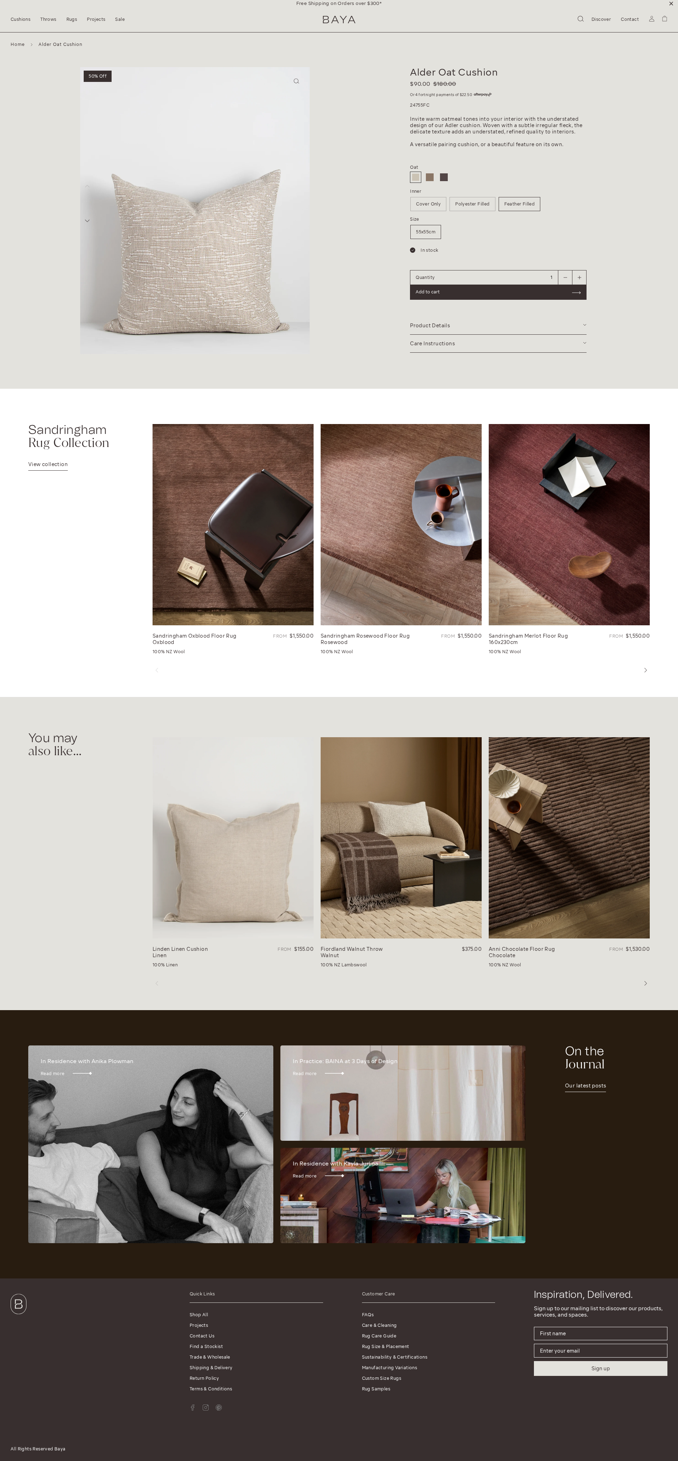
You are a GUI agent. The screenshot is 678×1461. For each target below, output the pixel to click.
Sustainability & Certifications (394, 1357)
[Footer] (18, 1315)
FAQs (368, 1314)
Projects (199, 1325)
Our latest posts (585, 1086)
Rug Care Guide (379, 1335)
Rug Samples (376, 1388)
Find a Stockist (206, 1346)
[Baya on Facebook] (193, 1408)
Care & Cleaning (379, 1325)
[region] (339, 3)
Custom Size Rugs (381, 1378)
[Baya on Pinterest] (219, 1408)
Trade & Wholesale (210, 1357)
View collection (48, 464)
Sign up (600, 1368)
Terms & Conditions (211, 1388)
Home (18, 44)
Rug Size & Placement (385, 1346)
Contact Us (202, 1335)
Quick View (169, 618)
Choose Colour (372, 147)
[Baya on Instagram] (206, 1408)
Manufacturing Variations (389, 1367)
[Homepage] (339, 19)
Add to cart (367, 195)
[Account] (652, 20)
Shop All (199, 1314)
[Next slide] (87, 220)
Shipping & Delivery (211, 1367)
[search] (580, 20)
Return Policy (204, 1378)
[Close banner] (671, 3)
